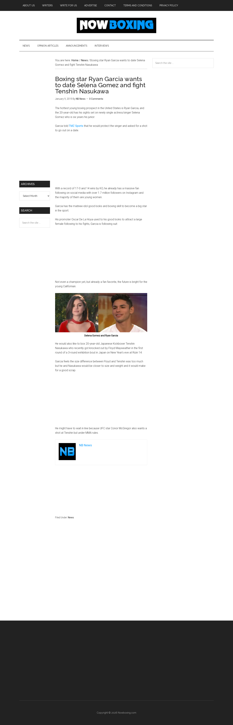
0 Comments (96, 98)
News (71, 517)
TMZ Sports (76, 125)
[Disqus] (101, 576)
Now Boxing (116, 25)
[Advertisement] (101, 161)
